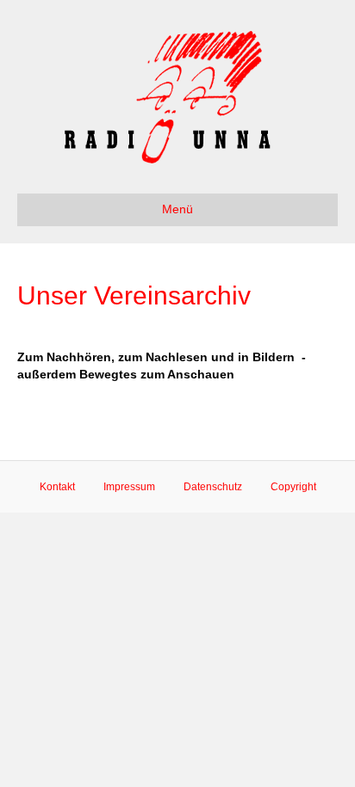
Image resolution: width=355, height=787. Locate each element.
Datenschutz (213, 487)
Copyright (293, 487)
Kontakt (57, 487)
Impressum (129, 487)
